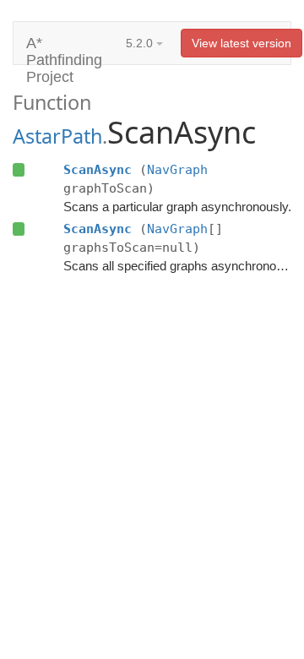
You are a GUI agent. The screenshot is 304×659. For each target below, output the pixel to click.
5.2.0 (141, 43)
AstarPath (57, 136)
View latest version (241, 43)
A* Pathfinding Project (64, 49)
